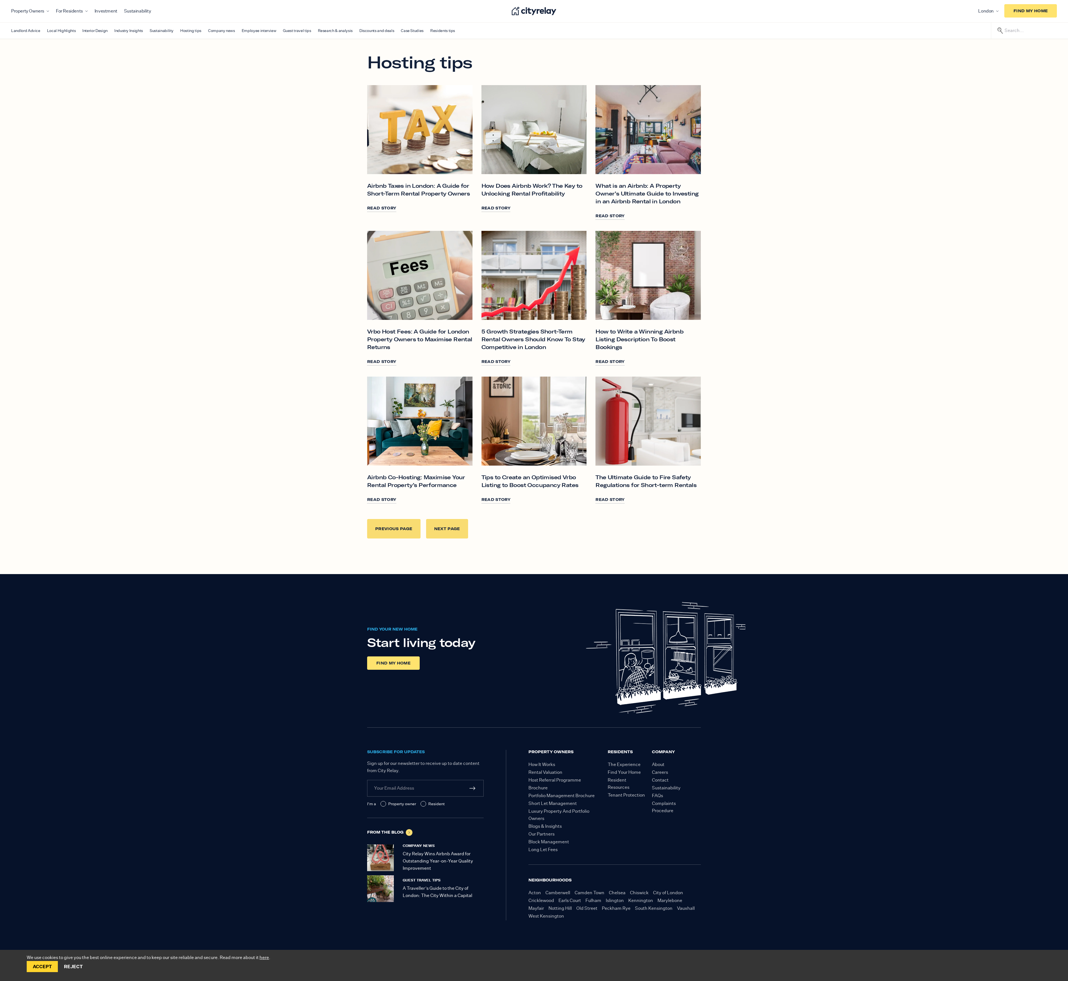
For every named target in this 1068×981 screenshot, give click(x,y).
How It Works (541, 764)
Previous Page (393, 528)
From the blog (385, 832)
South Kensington (654, 908)
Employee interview (259, 30)
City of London (668, 892)
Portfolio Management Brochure (561, 795)
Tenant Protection (626, 795)
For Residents (69, 11)
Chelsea (617, 892)
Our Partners (541, 834)
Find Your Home (624, 772)
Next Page (447, 528)
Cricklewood (541, 900)
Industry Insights (128, 30)
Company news (221, 30)
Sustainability (137, 11)
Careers (660, 772)
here (264, 957)
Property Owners (27, 11)
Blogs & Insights (545, 826)
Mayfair (536, 908)
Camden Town (589, 892)
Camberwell (557, 892)
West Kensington (546, 916)
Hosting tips (190, 30)
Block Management (548, 841)
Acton (534, 892)
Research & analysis (335, 30)
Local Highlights (61, 30)
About (658, 764)
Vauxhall (686, 908)
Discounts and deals (376, 30)
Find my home (1030, 10)
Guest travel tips (297, 30)
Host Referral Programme (554, 780)
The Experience (624, 764)
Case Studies (412, 30)
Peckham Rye (616, 908)
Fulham (593, 900)
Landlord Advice (25, 30)
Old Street (586, 908)
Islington (615, 900)
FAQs (657, 795)
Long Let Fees (543, 849)
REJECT (73, 966)
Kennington (640, 900)
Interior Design (95, 30)
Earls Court (569, 900)
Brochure (538, 787)
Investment (106, 11)
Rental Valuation (545, 772)
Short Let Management (552, 803)
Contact (660, 780)
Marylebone (669, 900)
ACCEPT (42, 966)
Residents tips (442, 30)
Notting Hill (560, 908)
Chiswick (639, 892)
